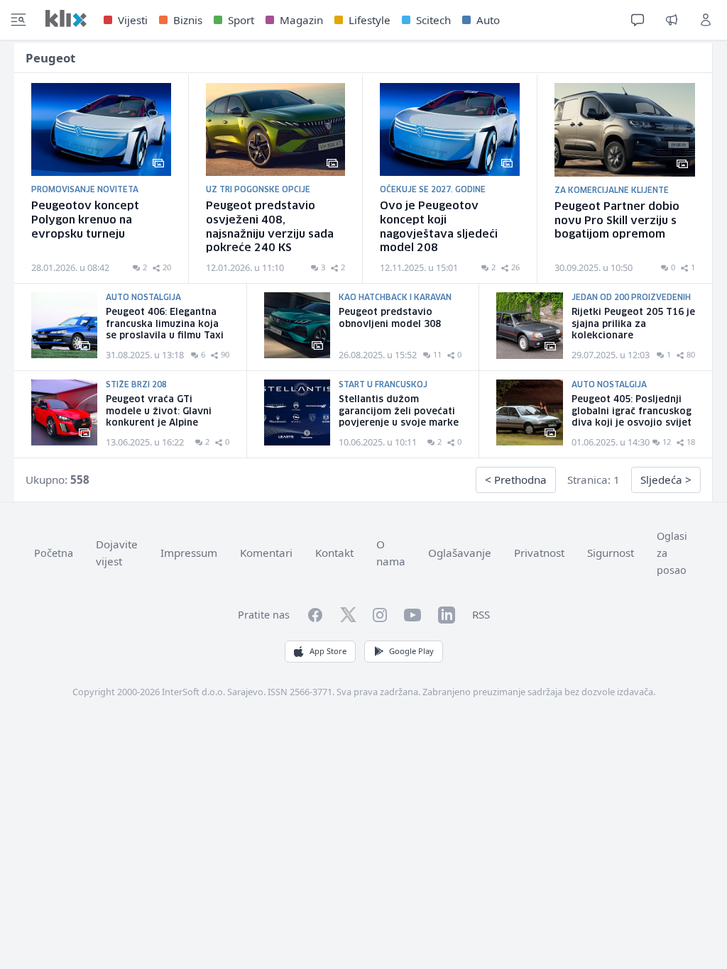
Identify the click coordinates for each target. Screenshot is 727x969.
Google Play (411, 651)
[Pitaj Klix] (637, 20)
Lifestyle (369, 20)
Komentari (266, 553)
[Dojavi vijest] (671, 20)
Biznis (187, 20)
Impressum (188, 553)
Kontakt (334, 553)
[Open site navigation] (18, 19)
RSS (481, 614)
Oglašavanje (459, 553)
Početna (53, 553)
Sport (241, 20)
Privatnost (539, 553)
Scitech (433, 20)
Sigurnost (610, 553)
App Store (328, 651)
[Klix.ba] (66, 18)
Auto (488, 20)
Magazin (301, 20)
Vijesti (133, 20)
